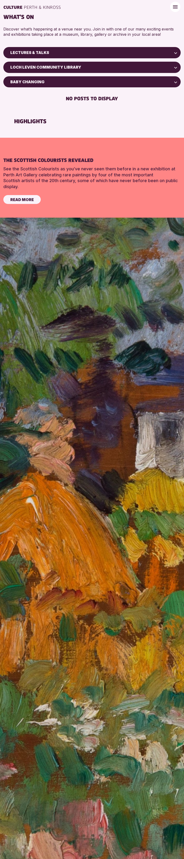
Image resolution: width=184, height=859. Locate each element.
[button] (175, 52)
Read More (22, 199)
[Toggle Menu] (175, 7)
